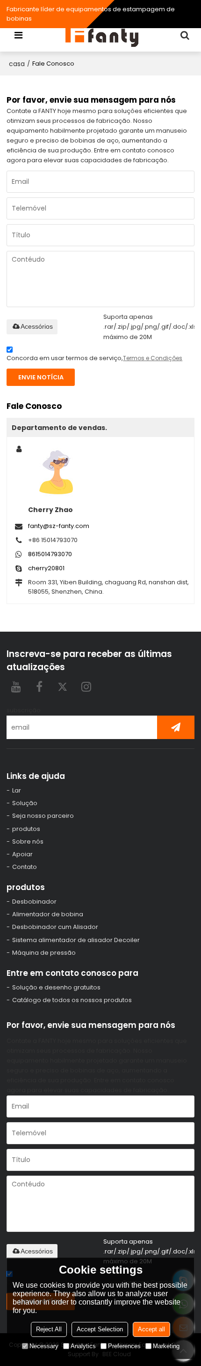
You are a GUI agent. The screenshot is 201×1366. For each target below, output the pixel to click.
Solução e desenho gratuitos (56, 987)
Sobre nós (27, 841)
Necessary (43, 1346)
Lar (16, 790)
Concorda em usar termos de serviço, (94, 358)
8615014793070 (50, 554)
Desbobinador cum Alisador (55, 926)
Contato (24, 866)
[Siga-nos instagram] (86, 686)
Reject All (49, 1329)
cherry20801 (46, 568)
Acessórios (37, 326)
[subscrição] (175, 727)
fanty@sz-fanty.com (58, 525)
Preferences (124, 1346)
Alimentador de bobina (47, 914)
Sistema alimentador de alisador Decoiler (76, 940)
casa (17, 63)
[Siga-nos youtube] (16, 686)
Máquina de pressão (44, 952)
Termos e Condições (152, 358)
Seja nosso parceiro (43, 815)
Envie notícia (41, 377)
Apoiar (22, 854)
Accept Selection (100, 1329)
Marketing (166, 1346)
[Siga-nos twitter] (62, 686)
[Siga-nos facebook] (39, 686)
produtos (26, 828)
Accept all (151, 1329)
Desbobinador (34, 901)
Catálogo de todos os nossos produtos (72, 1000)
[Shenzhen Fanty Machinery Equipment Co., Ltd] (102, 35)
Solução (24, 803)
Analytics (83, 1346)
